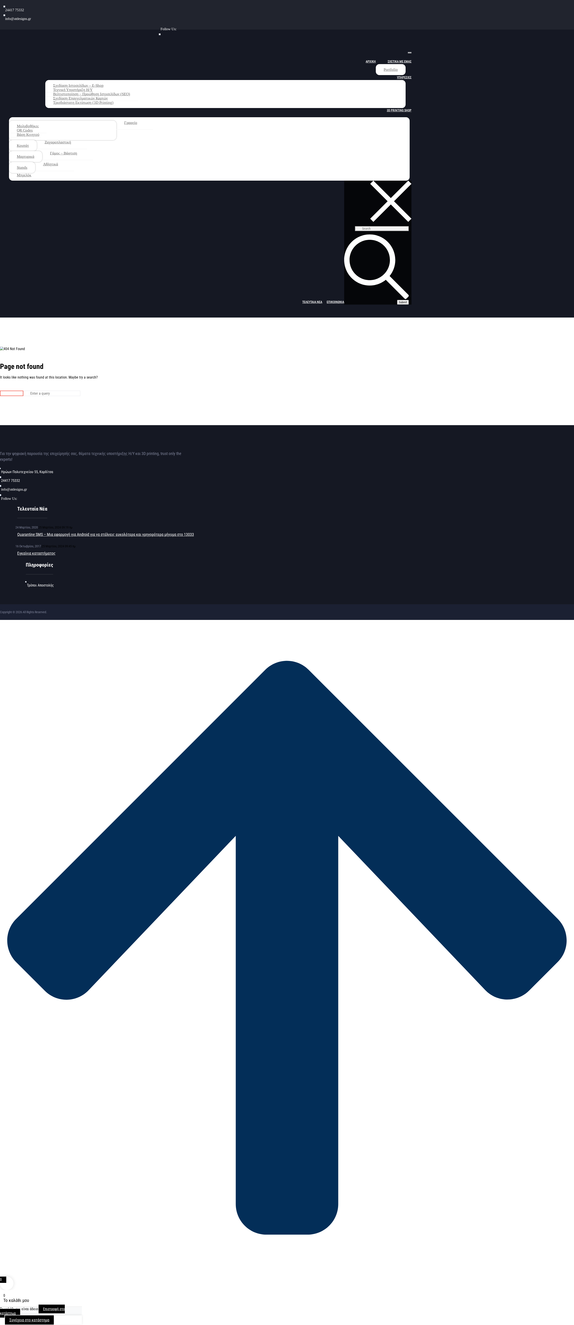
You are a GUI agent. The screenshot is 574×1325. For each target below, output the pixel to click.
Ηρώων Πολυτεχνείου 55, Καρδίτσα (27, 472)
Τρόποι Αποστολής (40, 585)
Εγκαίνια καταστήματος (36, 553)
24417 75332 (14, 10)
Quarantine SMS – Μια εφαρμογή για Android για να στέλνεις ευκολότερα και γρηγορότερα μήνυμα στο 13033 (105, 534)
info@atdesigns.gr (18, 19)
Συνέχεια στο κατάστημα (29, 1320)
